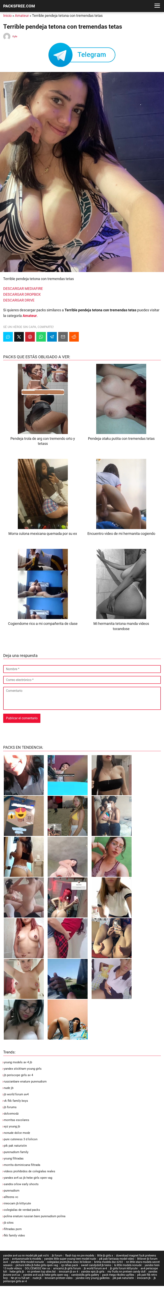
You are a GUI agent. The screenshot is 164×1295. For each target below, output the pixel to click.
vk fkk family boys (16, 1101)
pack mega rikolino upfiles (118, 1274)
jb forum (57, 1255)
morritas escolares (16, 1120)
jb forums (10, 1107)
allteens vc (11, 1197)
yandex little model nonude (27, 1262)
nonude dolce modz (17, 1133)
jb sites (9, 1222)
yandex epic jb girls (92, 1271)
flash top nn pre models (79, 1255)
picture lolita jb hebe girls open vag (37, 1265)
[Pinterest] (30, 337)
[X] (19, 337)
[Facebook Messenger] (8, 337)
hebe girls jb (17, 1271)
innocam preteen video (59, 1278)
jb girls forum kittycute (124, 1268)
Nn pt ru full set (20, 1278)
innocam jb (144, 1278)
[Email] (63, 337)
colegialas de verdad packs (22, 1210)
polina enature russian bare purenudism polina (34, 1216)
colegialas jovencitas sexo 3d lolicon (69, 1262)
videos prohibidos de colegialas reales (29, 1171)
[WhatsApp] (41, 337)
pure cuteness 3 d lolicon (20, 1139)
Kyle (14, 36)
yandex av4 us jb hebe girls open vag (28, 1178)
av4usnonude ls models (26, 1258)
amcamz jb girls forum (67, 1268)
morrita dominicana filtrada (22, 1165)
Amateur (22, 15)
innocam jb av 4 (68, 1271)
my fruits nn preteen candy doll (126, 1271)
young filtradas (14, 1158)
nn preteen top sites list (41, 1271)
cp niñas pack (69, 1265)
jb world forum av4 (16, 1094)
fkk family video (14, 1235)
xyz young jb (12, 1126)
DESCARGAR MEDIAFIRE (23, 288)
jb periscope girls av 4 (18, 1075)
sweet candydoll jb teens (96, 1265)
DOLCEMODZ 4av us (37, 1268)
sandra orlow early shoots (21, 1184)
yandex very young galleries (93, 1278)
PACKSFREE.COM (19, 6)
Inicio (7, 15)
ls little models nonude (128, 1265)
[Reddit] (74, 337)
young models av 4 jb (18, 1062)
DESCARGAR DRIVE (18, 300)
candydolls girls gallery (85, 1274)
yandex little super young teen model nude (70, 1258)
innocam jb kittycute (17, 1203)
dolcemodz (11, 1113)
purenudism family (16, 1152)
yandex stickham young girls (23, 1068)
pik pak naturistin (15, 1145)
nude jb (8, 1088)
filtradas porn (13, 1229)
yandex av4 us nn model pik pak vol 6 (26, 1255)
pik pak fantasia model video (116, 1258)
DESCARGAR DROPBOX (22, 294)
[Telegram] (52, 337)
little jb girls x (105, 1255)
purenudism (11, 1190)
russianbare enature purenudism (25, 1081)
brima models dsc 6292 (108, 1262)
